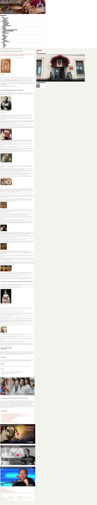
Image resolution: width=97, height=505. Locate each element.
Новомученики (4, 488)
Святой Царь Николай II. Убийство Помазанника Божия (7, 491)
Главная (1, 48)
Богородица (3, 496)
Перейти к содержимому (3, 15)
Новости (19, 496)
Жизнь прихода (7, 496)
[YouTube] (37, 50)
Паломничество (22, 496)
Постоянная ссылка (5, 489)
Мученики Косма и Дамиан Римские (5, 490)
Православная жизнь (5, 48)
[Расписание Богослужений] (40, 50)
